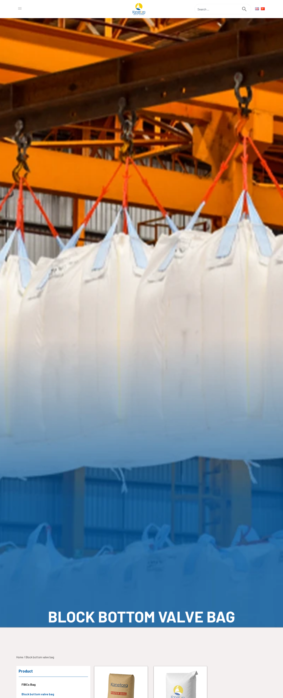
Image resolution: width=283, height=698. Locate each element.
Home (19, 657)
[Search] (246, 9)
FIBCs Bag (29, 684)
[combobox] (218, 9)
